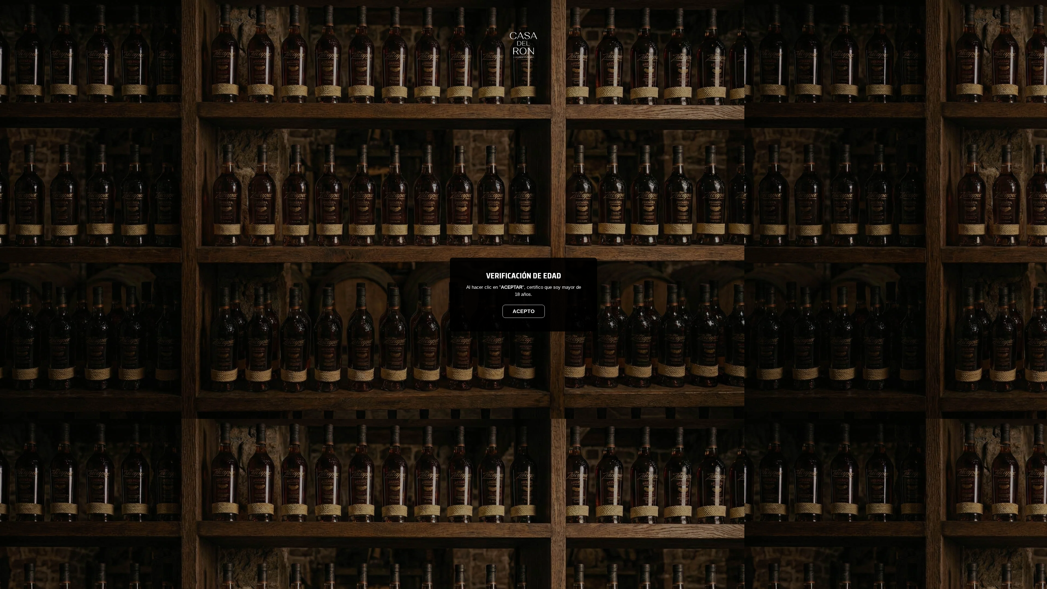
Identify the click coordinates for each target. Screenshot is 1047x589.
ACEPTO (524, 311)
